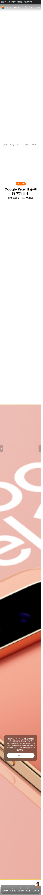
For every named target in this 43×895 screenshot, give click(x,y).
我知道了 (21, 755)
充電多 (27, 145)
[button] (1, 448)
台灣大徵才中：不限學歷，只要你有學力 (19, 2)
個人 (15, 7)
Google (12, 145)
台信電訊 (5, 145)
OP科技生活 (35, 145)
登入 (32, 7)
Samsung (20, 145)
